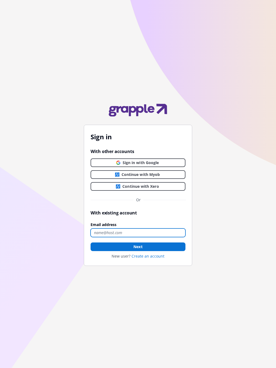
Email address (103, 224)
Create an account (148, 256)
